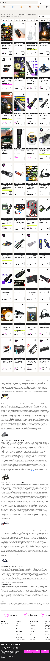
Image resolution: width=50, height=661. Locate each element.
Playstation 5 (32, 631)
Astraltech (37, 603)
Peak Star (29, 606)
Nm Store (41, 603)
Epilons (29, 603)
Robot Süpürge (33, 625)
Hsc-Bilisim (37, 606)
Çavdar (41, 604)
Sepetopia (20, 604)
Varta (37, 20)
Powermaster (28, 604)
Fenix (47, 604)
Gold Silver (23, 20)
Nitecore (24, 604)
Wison (11, 20)
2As (19, 606)
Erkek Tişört (32, 637)
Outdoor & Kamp (14, 14)
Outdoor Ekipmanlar (23, 14)
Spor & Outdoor (7, 14)
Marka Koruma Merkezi (5, 623)
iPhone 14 (32, 626)
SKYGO (13, 604)
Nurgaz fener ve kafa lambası (34, 517)
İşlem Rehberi (18, 629)
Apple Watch (32, 633)
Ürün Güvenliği (18, 633)
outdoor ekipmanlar (5, 429)
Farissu (44, 604)
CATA (35, 604)
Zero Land (33, 603)
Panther (30, 20)
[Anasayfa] (1, 14)
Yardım (17, 625)
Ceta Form (22, 606)
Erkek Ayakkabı (33, 636)
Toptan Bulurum (46, 603)
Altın (31, 623)
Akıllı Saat (32, 628)
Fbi (8, 606)
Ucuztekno (2, 606)
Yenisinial (33, 606)
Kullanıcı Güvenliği (19, 631)
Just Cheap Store (12, 606)
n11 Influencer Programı (20, 639)
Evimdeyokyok (2, 604)
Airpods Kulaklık (33, 629)
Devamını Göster (3, 607)
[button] (6, 41)
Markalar (2, 625)
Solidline (45, 606)
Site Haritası (18, 634)
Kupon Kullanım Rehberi (20, 636)
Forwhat (16, 604)
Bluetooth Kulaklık (33, 634)
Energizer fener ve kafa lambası (37, 470)
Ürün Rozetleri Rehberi (20, 637)
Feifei (32, 604)
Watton (22, 603)
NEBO (43, 606)
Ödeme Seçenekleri (19, 626)
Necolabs (37, 604)
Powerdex (5, 20)
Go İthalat (26, 606)
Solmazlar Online (9, 604)
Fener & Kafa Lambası (32, 14)
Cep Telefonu (32, 639)
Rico (40, 606)
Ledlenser (26, 603)
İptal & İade (18, 628)
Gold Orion (43, 20)
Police (17, 606)
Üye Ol (17, 623)
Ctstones (5, 606)
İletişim (2, 626)
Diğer (17, 20)
